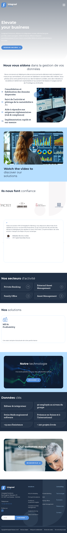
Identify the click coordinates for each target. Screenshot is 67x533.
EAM (43, 497)
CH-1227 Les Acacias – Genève (10, 497)
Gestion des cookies (48, 529)
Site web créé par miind (60, 529)
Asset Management (47, 504)
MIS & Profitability (33, 493)
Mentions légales (24, 529)
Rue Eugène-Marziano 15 (9, 495)
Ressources (60, 506)
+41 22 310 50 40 (6, 504)
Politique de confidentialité (36, 529)
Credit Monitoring (33, 511)
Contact (58, 512)
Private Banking (46, 493)
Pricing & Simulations (34, 497)
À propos (59, 500)
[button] (33, 148)
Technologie (60, 493)
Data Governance (33, 514)
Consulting (59, 486)
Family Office (46, 500)
